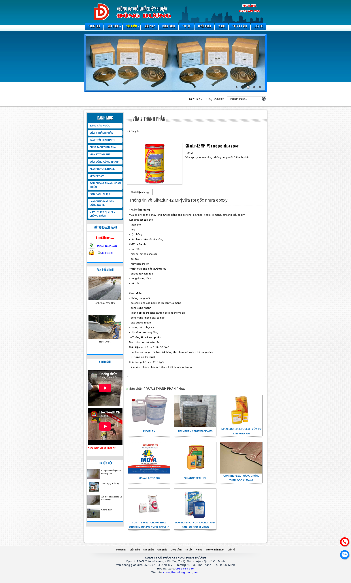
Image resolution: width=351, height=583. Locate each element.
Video (221, 26)
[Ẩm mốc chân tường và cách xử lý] (93, 500)
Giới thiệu (113, 26)
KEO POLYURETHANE (102, 169)
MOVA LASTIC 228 (149, 478)
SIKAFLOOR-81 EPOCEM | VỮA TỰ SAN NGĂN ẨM (241, 431)
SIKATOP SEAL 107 (195, 478)
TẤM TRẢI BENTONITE (102, 140)
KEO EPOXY (97, 176)
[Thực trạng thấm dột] (93, 487)
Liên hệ (258, 26)
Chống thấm (106, 510)
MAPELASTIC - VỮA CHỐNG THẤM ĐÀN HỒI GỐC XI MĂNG (195, 525)
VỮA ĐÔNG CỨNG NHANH (104, 161)
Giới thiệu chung (140, 192)
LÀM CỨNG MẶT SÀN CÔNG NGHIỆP (102, 203)
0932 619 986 (185, 568)
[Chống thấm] (93, 513)
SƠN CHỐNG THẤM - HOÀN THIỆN (105, 185)
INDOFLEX (105, 341)
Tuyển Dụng (204, 26)
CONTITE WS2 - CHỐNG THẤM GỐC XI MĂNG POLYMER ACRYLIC (149, 525)
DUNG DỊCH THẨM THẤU (103, 147)
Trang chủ (94, 26)
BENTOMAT (105, 303)
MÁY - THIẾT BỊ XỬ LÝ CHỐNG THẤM (102, 214)
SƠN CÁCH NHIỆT (100, 194)
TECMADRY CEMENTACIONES (195, 431)
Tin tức (186, 26)
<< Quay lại (133, 131)
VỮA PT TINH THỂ (100, 154)
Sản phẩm (131, 26)
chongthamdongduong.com (181, 572)
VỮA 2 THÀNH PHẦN (101, 133)
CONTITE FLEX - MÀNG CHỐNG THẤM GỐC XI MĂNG (241, 478)
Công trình (168, 26)
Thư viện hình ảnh (215, 549)
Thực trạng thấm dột (110, 483)
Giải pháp (150, 26)
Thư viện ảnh (239, 26)
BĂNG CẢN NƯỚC (100, 125)
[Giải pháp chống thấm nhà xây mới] (93, 474)
